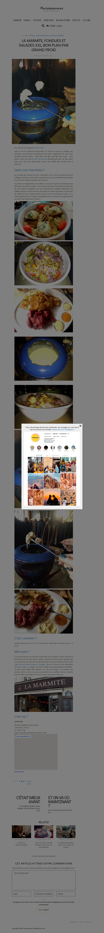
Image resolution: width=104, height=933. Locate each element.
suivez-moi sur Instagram (62, 429)
